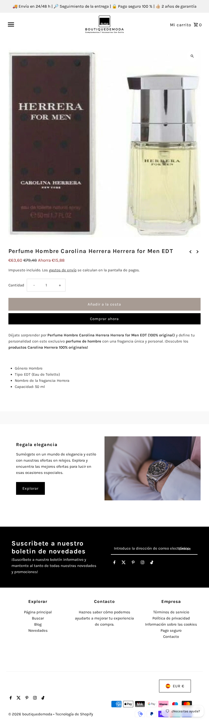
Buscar (38, 618)
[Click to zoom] (192, 56)
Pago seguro (171, 630)
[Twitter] (124, 563)
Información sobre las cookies (171, 624)
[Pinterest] (133, 563)
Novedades (38, 630)
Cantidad (16, 285)
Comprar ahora (104, 318)
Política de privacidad (171, 618)
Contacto (171, 636)
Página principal (38, 612)
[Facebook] (114, 563)
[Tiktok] (151, 563)
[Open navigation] (44, 24)
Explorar (30, 488)
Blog (38, 624)
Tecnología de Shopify (74, 714)
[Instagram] (142, 563)
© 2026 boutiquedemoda (30, 714)
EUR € (178, 686)
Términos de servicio (171, 612)
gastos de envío (62, 270)
